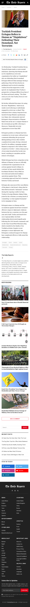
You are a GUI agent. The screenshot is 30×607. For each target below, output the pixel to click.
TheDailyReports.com (12, 602)
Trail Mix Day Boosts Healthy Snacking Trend (13, 444)
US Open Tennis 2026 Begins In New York (13, 454)
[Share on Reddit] (16, 55)
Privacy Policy (5, 596)
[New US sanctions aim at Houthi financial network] (15, 292)
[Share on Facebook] (8, 55)
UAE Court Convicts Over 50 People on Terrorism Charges (14, 325)
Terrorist (4, 247)
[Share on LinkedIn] (19, 55)
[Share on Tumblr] (22, 55)
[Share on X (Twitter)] (11, 55)
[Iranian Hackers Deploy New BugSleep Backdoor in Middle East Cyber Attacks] (15, 336)
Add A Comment (15, 418)
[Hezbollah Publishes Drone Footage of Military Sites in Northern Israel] (15, 401)
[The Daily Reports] (16, 2)
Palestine (24, 245)
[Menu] (3, 2)
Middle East (5, 245)
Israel (20, 242)
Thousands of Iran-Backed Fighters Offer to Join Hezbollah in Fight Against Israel (15, 368)
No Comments (6, 51)
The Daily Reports (7, 49)
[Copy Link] (27, 55)
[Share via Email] (24, 55)
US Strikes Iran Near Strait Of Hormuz (11, 451)
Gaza (10, 242)
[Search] (27, 2)
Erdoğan (4, 242)
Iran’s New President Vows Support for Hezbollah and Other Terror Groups (14, 390)
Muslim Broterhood (15, 245)
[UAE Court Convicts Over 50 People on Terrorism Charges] (15, 314)
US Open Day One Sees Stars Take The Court (14, 438)
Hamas (15, 242)
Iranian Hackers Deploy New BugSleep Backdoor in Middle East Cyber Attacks (14, 346)
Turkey (25, 49)
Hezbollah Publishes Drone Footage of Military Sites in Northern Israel (14, 411)
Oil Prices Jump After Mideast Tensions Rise (13, 448)
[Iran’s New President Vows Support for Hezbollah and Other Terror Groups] (15, 379)
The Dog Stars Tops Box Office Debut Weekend (14, 441)
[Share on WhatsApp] (14, 55)
